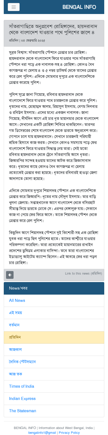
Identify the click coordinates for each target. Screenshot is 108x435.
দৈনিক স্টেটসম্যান (22, 361)
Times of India (21, 386)
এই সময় (15, 312)
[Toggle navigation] (14, 7)
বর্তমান (14, 325)
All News (17, 300)
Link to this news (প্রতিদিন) (83, 273)
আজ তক (15, 374)
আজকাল (15, 349)
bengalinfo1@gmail (42, 432)
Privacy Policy (69, 432)
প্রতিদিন (15, 337)
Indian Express (22, 398)
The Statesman (22, 410)
